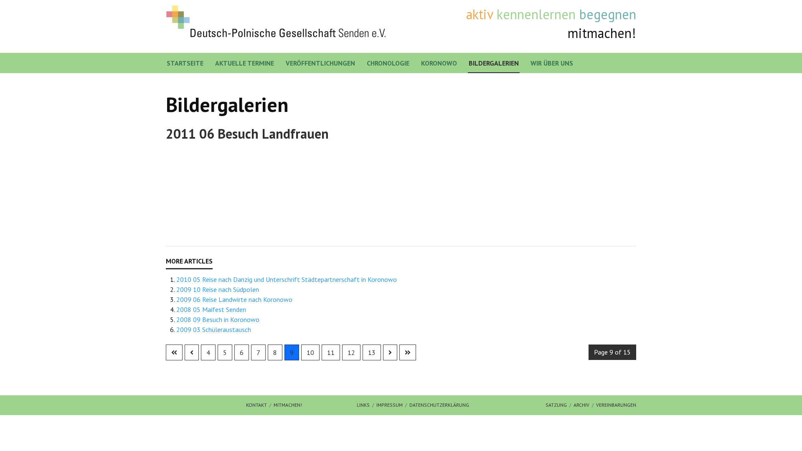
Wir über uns (551, 63)
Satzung (556, 405)
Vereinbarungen (616, 405)
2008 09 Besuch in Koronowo (217, 319)
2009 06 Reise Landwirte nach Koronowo (234, 299)
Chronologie (388, 63)
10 (310, 352)
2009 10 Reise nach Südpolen (217, 289)
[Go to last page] (407, 352)
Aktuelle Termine (244, 63)
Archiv (581, 405)
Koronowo (439, 63)
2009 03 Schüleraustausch (213, 329)
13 (372, 352)
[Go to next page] (390, 352)
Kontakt (256, 405)
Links (363, 405)
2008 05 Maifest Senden (211, 309)
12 (351, 352)
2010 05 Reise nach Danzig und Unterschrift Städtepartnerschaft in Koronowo (286, 279)
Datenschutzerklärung (439, 405)
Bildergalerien (494, 63)
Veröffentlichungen (320, 63)
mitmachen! (288, 405)
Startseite (185, 63)
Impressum (389, 405)
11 (331, 352)
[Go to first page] (174, 352)
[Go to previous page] (192, 352)
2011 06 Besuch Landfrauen (247, 133)
